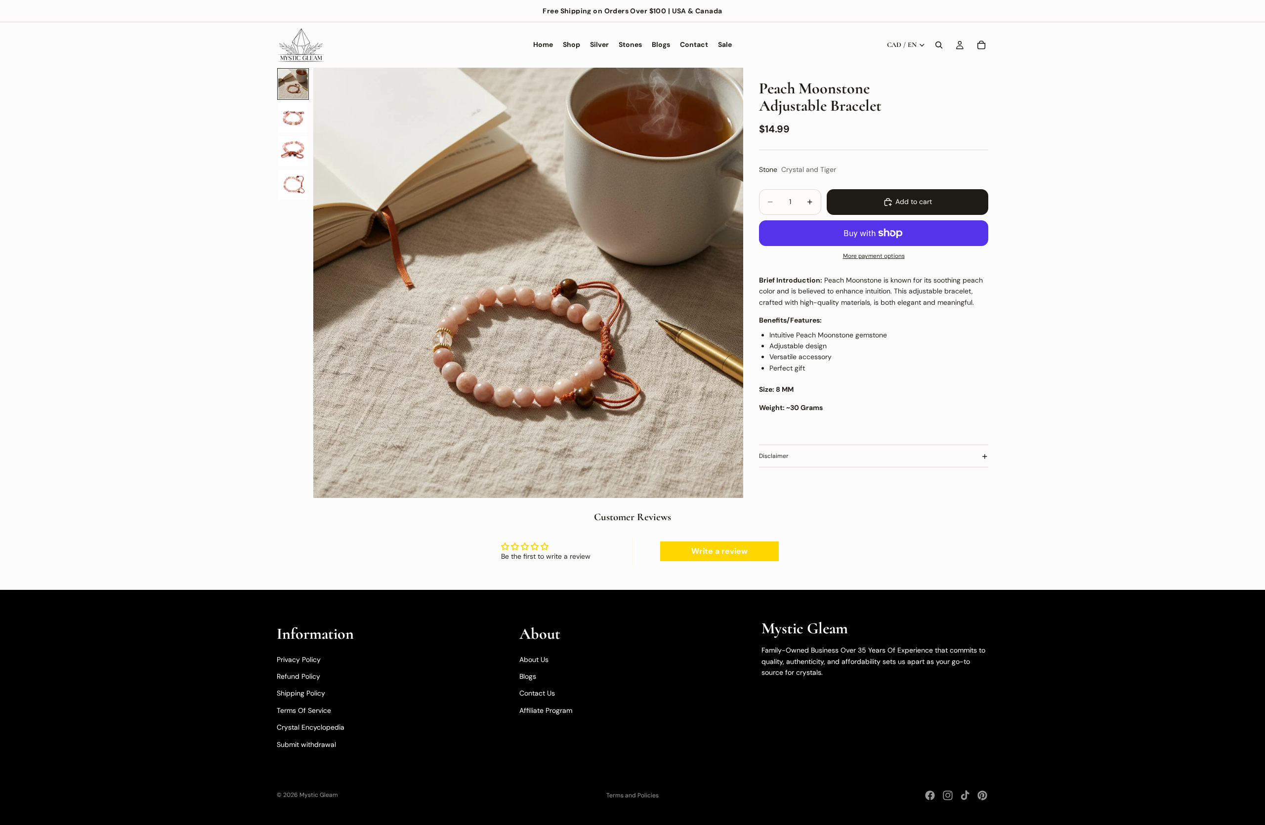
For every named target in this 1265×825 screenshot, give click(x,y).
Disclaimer (774, 456)
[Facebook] (930, 795)
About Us (533, 659)
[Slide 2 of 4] (293, 117)
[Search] (939, 45)
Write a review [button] (719, 551)
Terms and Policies (632, 795)
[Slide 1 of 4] (293, 84)
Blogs (527, 676)
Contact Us (537, 693)
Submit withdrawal (306, 744)
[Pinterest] (982, 795)
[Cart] (981, 45)
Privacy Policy (299, 659)
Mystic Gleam (318, 795)
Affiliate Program (545, 710)
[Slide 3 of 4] (293, 151)
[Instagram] (948, 795)
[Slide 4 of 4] (293, 185)
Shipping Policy (301, 693)
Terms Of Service (304, 710)
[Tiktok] (965, 795)
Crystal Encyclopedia (310, 727)
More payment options (874, 256)
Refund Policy (298, 676)
